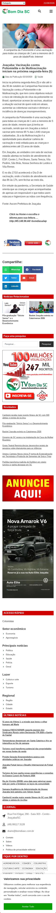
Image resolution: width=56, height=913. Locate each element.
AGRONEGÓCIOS (11, 863)
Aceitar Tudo (28, 906)
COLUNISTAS (40, 863)
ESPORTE (8, 874)
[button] (51, 11)
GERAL (29, 874)
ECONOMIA (27, 868)
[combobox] (20, 344)
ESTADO (19, 874)
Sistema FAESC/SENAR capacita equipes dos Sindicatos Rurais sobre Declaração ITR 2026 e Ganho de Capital (27, 732)
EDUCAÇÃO (41, 868)
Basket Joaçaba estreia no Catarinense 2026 (21, 431)
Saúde (40, 77)
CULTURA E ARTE (11, 868)
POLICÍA (39, 874)
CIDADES (26, 863)
